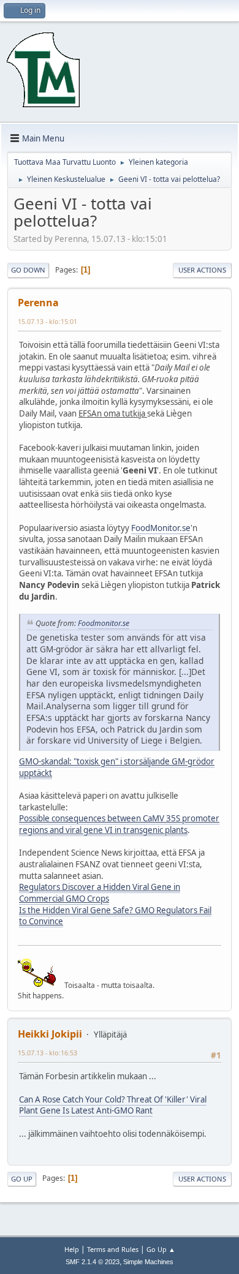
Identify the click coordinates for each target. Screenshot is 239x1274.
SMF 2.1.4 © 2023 (93, 1261)
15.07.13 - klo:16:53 (47, 1052)
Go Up (21, 1178)
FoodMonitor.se (161, 527)
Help (71, 1249)
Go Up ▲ (160, 1249)
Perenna (38, 302)
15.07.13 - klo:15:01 (47, 321)
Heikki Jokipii (50, 1034)
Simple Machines (148, 1261)
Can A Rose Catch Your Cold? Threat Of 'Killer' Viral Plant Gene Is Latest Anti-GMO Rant (113, 1105)
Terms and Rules (112, 1249)
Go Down (28, 269)
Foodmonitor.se (103, 623)
